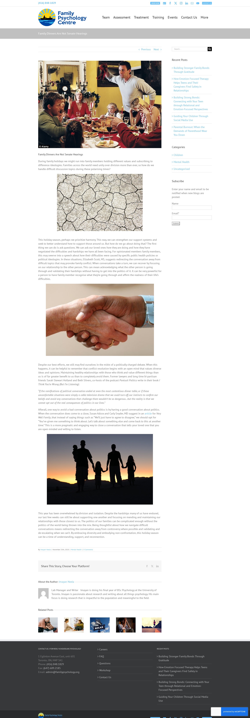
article (148, 413)
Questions (105, 663)
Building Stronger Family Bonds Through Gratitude (181, 658)
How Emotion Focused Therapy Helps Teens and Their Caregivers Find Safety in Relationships (183, 671)
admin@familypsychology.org (62, 672)
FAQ (101, 656)
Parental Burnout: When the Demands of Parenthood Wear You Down (190, 130)
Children (178, 155)
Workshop (104, 670)
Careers (103, 649)
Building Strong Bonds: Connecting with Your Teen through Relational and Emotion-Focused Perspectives (184, 685)
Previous (146, 49)
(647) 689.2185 (52, 668)
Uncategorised (182, 169)
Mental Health (76, 549)
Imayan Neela (46, 549)
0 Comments (88, 549)
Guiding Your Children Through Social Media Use (183, 698)
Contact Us (105, 677)
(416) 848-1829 (47, 2)
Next (156, 49)
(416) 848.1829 (55, 664)
